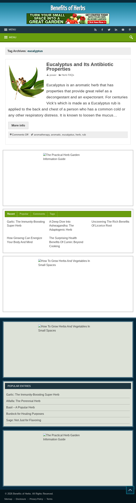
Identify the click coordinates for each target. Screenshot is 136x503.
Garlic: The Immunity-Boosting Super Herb (32, 394)
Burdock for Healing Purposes (25, 413)
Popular (24, 214)
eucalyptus (68, 134)
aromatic (56, 134)
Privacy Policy (36, 499)
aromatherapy (42, 134)
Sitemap (8, 499)
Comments (39, 214)
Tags (52, 214)
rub (84, 134)
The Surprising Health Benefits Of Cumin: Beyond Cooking (66, 242)
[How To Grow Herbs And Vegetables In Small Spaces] (68, 284)
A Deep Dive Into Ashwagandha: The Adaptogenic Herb (61, 225)
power (53, 75)
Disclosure (21, 499)
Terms (49, 499)
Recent (11, 214)
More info (18, 125)
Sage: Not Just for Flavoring (23, 420)
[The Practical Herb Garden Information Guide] (68, 178)
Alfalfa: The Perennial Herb (23, 401)
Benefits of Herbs (22, 493)
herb (78, 134)
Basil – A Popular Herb (20, 407)
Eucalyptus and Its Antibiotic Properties (79, 67)
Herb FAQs (68, 75)
